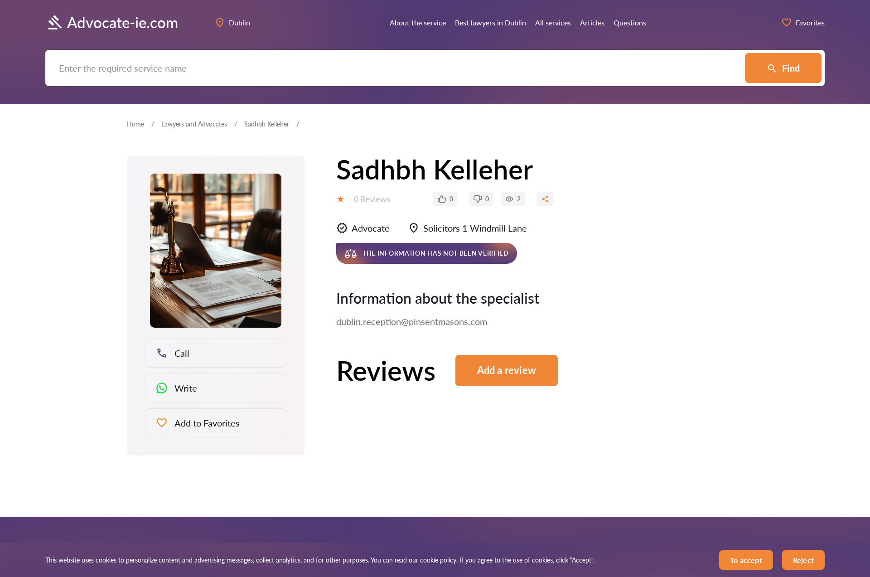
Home (135, 124)
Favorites (810, 22)
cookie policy (438, 560)
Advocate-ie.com (122, 22)
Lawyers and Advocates (194, 124)
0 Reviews (372, 199)
